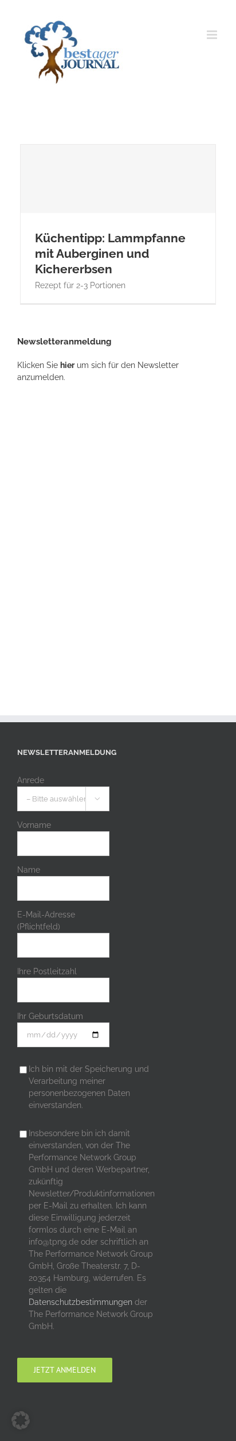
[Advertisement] (118, 527)
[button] (20, 1420)
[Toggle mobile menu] (213, 35)
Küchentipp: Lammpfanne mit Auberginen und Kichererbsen (118, 204)
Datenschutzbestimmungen (80, 1302)
